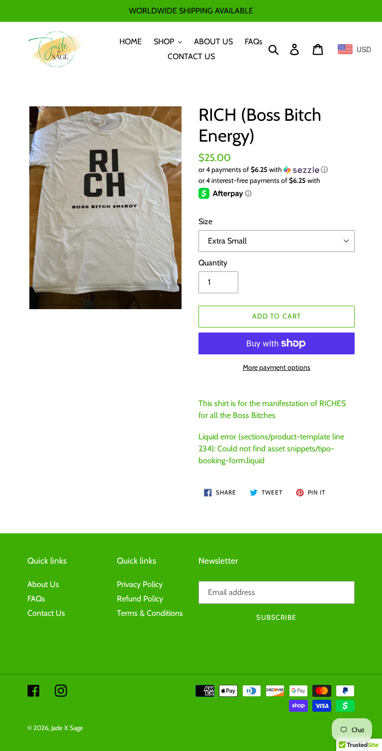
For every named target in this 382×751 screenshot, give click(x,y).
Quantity (212, 262)
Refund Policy (140, 598)
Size (205, 221)
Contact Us (46, 613)
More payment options (276, 367)
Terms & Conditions (150, 613)
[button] (276, 169)
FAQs (36, 598)
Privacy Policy (140, 584)
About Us (43, 584)
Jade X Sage (67, 728)
